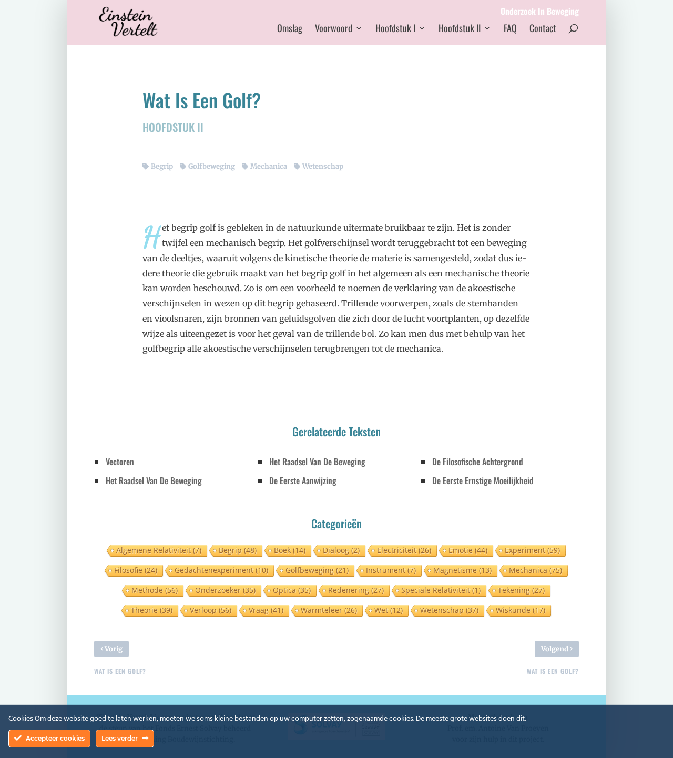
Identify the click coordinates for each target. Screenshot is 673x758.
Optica (292, 590)
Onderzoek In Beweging (540, 12)
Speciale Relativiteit (441, 590)
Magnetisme (462, 570)
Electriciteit (404, 550)
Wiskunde (520, 610)
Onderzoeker (225, 590)
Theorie (151, 610)
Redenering (356, 590)
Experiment (532, 550)
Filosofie (135, 570)
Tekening (521, 590)
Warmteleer (329, 610)
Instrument (391, 570)
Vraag (266, 610)
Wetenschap (322, 166)
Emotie (467, 550)
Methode (154, 590)
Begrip (162, 166)
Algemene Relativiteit (158, 550)
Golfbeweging (211, 166)
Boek (289, 550)
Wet (388, 610)
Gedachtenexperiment (221, 570)
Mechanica (268, 166)
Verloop (210, 610)
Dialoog (341, 550)
